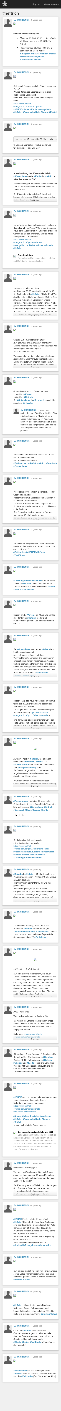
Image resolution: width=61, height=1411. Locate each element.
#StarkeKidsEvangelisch (25, 1245)
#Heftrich (44, 53)
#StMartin (18, 874)
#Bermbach (25, 56)
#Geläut (26, 1279)
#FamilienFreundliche (24, 931)
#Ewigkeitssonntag (27, 767)
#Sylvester (28, 403)
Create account (51, 4)
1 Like (21, 815)
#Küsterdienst (20, 176)
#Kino (48, 1245)
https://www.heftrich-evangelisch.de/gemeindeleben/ (27, 241)
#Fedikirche (19, 851)
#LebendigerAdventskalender (27, 580)
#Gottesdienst (26, 59)
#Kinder (41, 1245)
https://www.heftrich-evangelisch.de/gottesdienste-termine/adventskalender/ (27, 1108)
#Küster (39, 245)
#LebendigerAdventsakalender (36, 1116)
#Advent (51, 586)
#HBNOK (35, 53)
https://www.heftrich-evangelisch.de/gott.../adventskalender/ (31, 714)
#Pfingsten (25, 53)
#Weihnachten (20, 463)
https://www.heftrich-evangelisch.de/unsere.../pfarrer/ (28, 105)
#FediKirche (19, 555)
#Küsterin (48, 245)
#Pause (25, 109)
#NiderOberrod (41, 112)
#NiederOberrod (21, 764)
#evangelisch (37, 56)
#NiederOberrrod (42, 1119)
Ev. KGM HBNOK (21, 19)
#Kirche (37, 59)
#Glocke (45, 1313)
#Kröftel (52, 53)
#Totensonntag (20, 801)
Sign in (36, 4)
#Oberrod (18, 1062)
